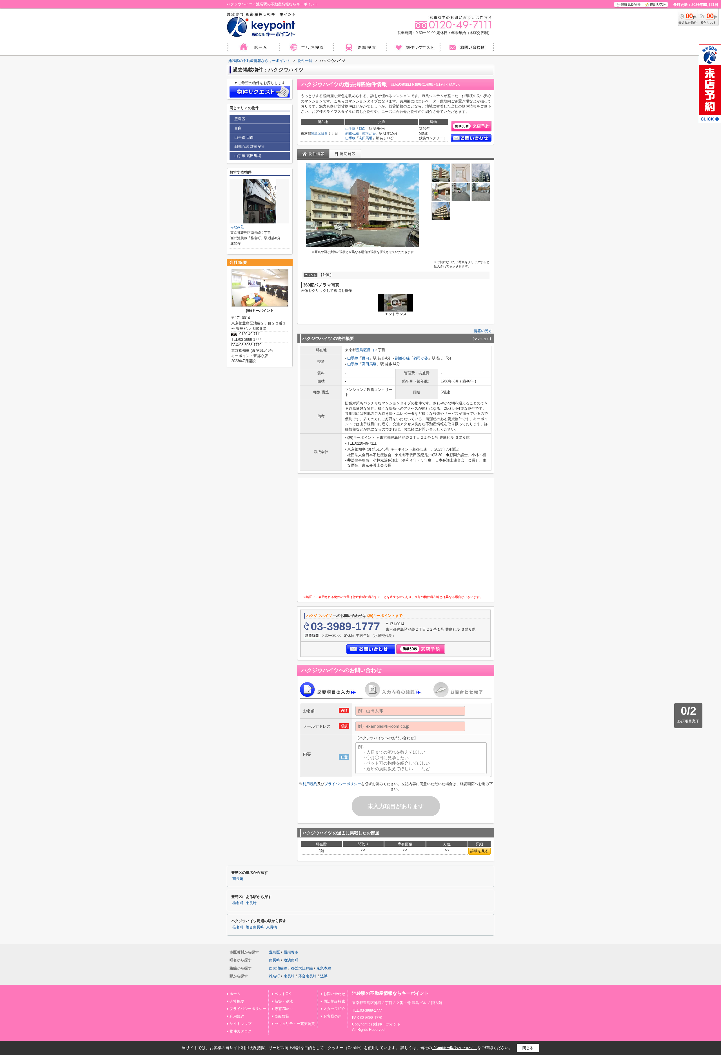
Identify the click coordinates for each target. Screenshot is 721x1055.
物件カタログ (241, 1031)
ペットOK (283, 994)
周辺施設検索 (334, 1001)
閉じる (527, 1048)
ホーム (235, 994)
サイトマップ (241, 1024)
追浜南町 (291, 960)
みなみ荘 (237, 227)
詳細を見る (479, 851)
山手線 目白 (244, 137)
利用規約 (309, 784)
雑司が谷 (369, 133)
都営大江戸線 (302, 968)
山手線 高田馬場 (247, 156)
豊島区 (316, 133)
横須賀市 (291, 952)
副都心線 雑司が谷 (249, 146)
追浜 (324, 976)
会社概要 (237, 1001)
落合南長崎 (255, 927)
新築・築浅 (284, 1001)
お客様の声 (332, 1016)
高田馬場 (365, 138)
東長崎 (251, 903)
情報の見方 (483, 331)
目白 (324, 133)
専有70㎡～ (284, 1009)
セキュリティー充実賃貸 (295, 1024)
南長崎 (237, 879)
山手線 (350, 129)
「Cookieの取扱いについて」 (454, 1048)
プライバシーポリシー (342, 784)
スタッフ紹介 (334, 1009)
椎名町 (237, 903)
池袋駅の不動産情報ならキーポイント (390, 993)
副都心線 (352, 133)
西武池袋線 (278, 968)
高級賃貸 (282, 1016)
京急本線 (324, 968)
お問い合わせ (334, 994)
